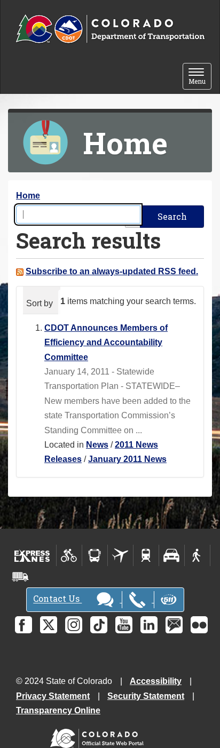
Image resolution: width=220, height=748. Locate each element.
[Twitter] (48, 625)
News (97, 444)
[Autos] (172, 555)
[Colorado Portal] (99, 736)
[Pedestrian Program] (197, 555)
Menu (199, 77)
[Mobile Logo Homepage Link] (110, 29)
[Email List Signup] (174, 625)
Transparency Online (58, 710)
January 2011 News (127, 459)
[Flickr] (199, 625)
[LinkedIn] (149, 625)
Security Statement (145, 696)
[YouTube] (124, 625)
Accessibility (156, 681)
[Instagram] (74, 625)
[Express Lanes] (32, 555)
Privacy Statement (53, 696)
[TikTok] (99, 625)
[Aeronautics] (120, 555)
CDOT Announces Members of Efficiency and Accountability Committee (106, 342)
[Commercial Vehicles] (20, 576)
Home (28, 195)
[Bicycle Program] (69, 555)
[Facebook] (23, 625)
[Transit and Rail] (95, 555)
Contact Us (57, 598)
